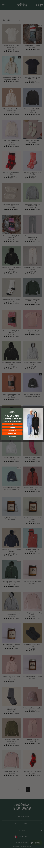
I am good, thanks (12, 436)
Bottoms (12, 427)
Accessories (12, 430)
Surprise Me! (12, 433)
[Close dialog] (42, 409)
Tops (12, 424)
